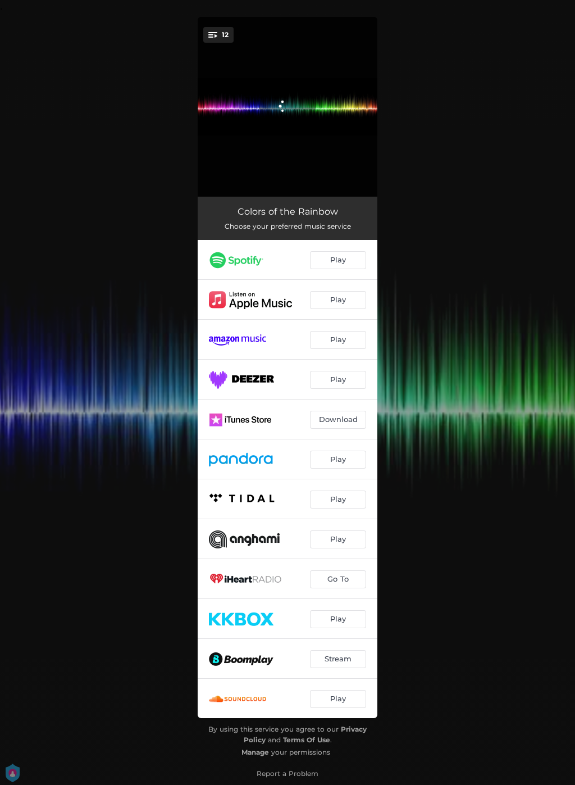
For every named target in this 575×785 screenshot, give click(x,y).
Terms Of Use (306, 740)
